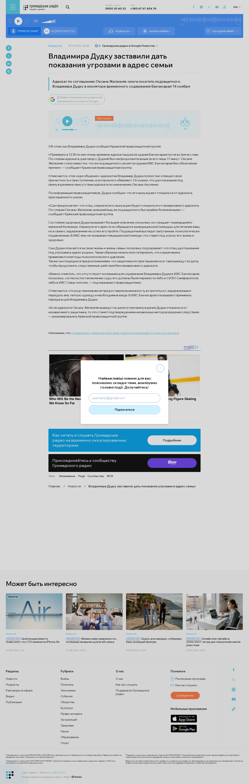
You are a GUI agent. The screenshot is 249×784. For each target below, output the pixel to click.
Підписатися (124, 409)
